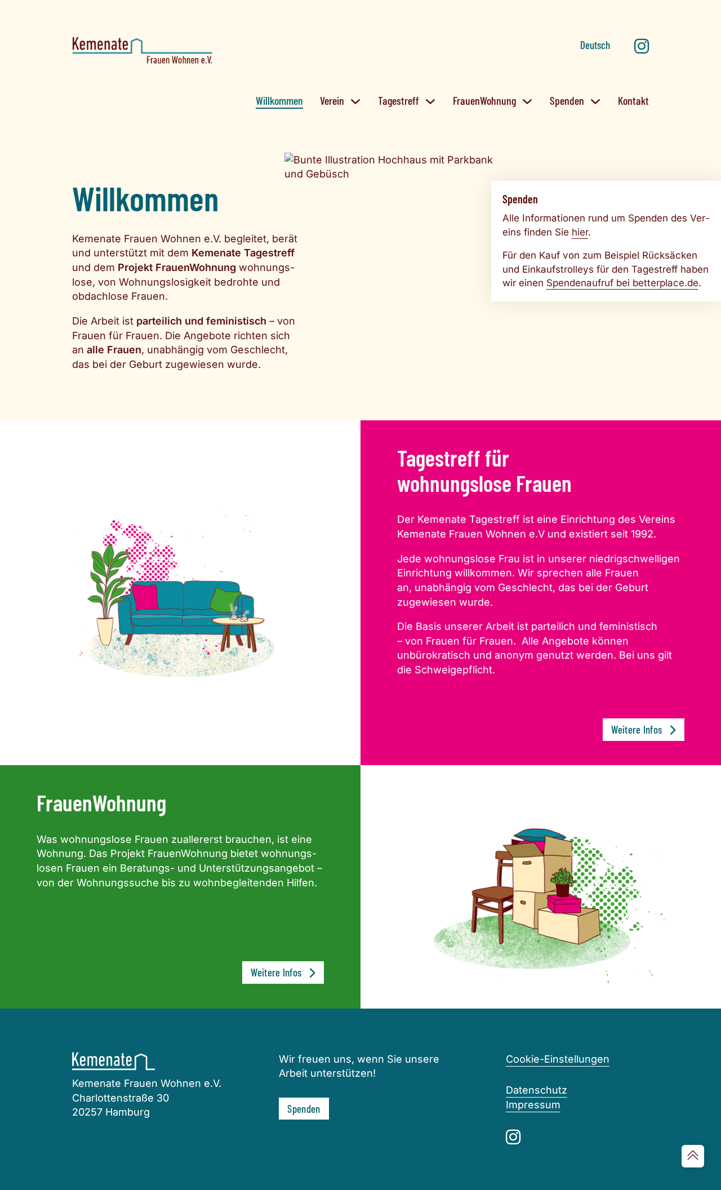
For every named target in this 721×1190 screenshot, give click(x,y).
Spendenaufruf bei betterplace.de (622, 282)
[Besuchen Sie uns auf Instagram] (641, 47)
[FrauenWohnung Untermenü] (527, 101)
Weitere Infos (636, 729)
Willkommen (279, 100)
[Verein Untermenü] (355, 101)
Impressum (533, 1105)
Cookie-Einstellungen (557, 1059)
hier (580, 232)
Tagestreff (398, 100)
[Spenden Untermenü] (595, 101)
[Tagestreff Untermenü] (430, 101)
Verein (332, 100)
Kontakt (633, 100)
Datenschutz (536, 1090)
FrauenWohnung (484, 100)
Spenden (567, 100)
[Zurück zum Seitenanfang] (693, 1156)
